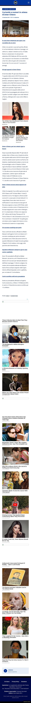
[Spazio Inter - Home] (15, 2)
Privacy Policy (15, 681)
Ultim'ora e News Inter (9, 9)
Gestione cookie (27, 701)
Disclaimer (24, 681)
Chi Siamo (7, 681)
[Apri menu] (28, 2)
